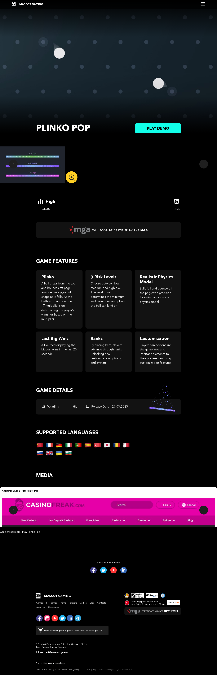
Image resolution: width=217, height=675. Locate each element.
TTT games (51, 602)
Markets (83, 602)
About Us (40, 607)
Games (39, 602)
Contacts (101, 602)
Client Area (53, 607)
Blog (92, 602)
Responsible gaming (70, 669)
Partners (73, 602)
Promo (63, 602)
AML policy (91, 669)
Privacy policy (54, 669)
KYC (83, 669)
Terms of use (41, 669)
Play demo (158, 128)
